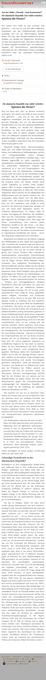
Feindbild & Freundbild (13, 83)
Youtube (25, 664)
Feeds (27, 659)
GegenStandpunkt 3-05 (13, 63)
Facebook (9, 661)
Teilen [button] (6, 75)
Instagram (22, 661)
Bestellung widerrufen (11, 659)
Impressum (6, 657)
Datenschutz (17, 657)
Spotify (33, 661)
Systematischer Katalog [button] (14, 80)
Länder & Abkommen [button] (13, 88)
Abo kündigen (38, 657)
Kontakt (27, 657)
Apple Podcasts (11, 664)
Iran (5, 91)
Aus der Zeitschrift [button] (12, 60)
